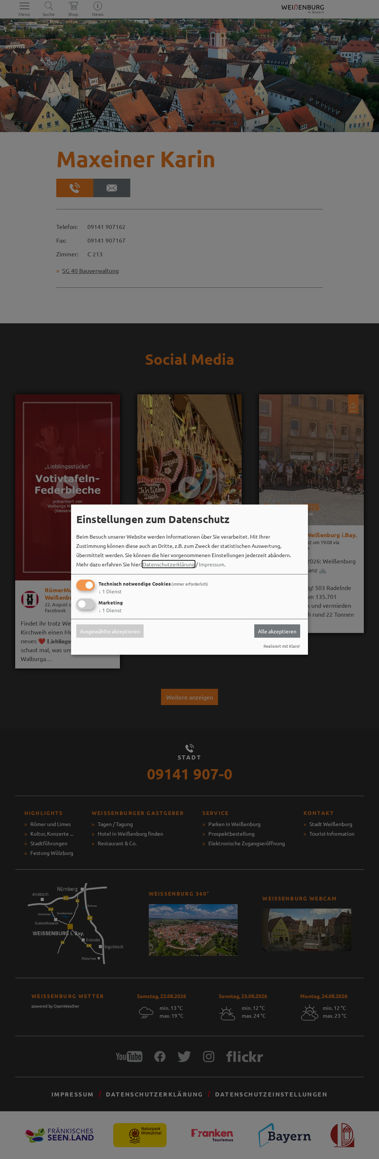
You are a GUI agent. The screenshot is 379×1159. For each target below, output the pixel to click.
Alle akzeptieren (277, 631)
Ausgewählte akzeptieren (110, 631)
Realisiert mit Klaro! (282, 646)
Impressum (211, 564)
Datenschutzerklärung (168, 564)
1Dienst (110, 591)
